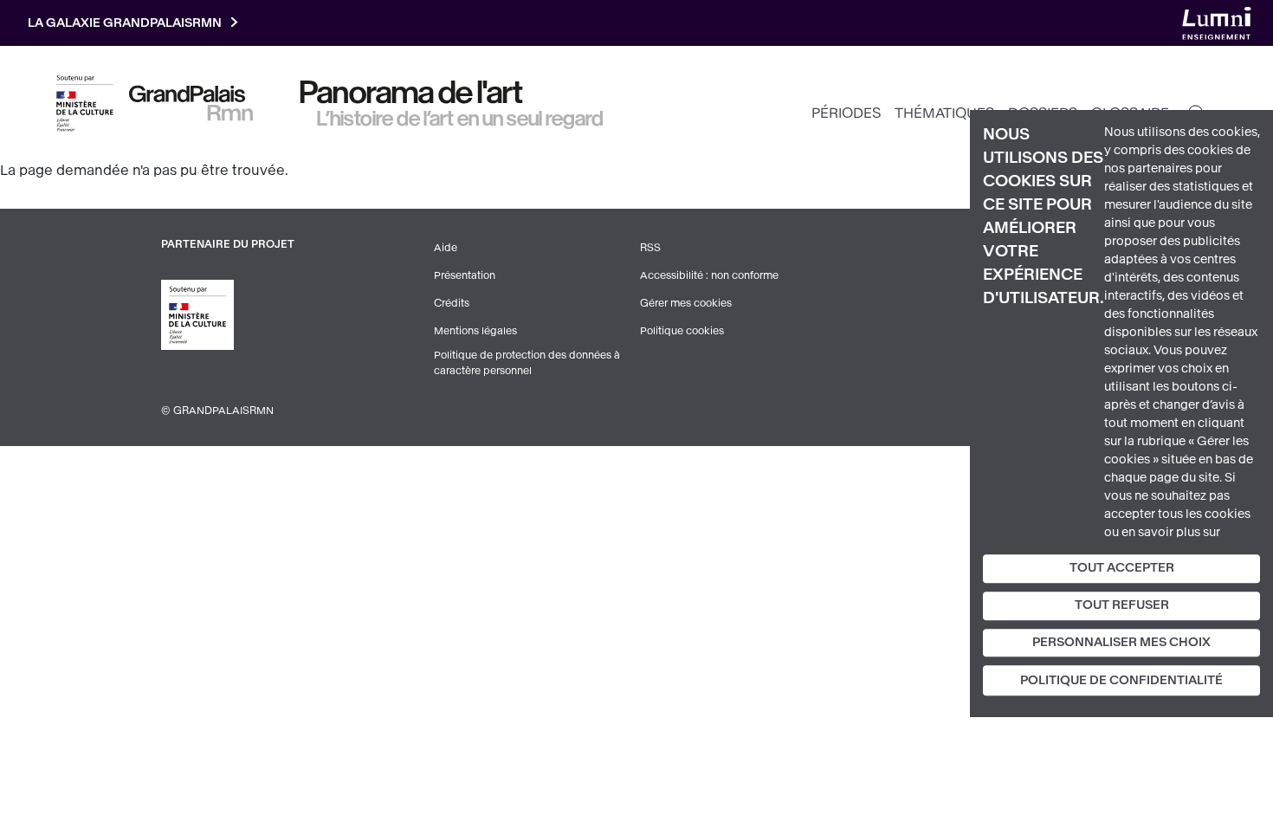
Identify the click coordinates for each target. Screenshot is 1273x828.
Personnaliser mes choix (1121, 642)
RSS (650, 248)
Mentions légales (475, 331)
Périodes (846, 113)
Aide (445, 248)
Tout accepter (1121, 567)
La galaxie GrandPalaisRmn (125, 22)
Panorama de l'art (411, 92)
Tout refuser (1122, 604)
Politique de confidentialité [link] (1121, 681)
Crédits (451, 303)
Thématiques (944, 113)
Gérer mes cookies (686, 303)
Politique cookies (682, 331)
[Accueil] (191, 103)
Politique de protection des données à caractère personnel (527, 363)
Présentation (464, 275)
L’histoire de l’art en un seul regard (460, 118)
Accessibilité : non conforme (709, 275)
